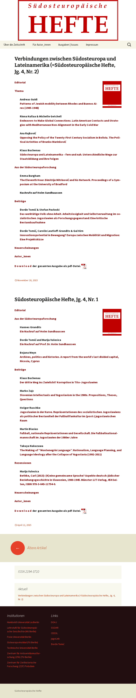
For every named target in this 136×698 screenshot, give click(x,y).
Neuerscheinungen (27, 248)
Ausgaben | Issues (68, 44)
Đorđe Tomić (57, 644)
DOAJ (54, 622)
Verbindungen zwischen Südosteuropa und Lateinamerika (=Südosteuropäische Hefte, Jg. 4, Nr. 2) (65, 65)
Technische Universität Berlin (22, 647)
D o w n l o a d (23, 266)
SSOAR (54, 627)
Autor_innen (23, 256)
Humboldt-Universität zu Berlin (23, 622)
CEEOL (54, 633)
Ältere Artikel (31, 547)
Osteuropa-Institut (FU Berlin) (22, 642)
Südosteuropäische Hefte (28, 690)
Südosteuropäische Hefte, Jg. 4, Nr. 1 (56, 299)
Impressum (92, 44)
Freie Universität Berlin (19, 636)
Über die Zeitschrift (14, 44)
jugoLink (55, 638)
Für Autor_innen (42, 44)
